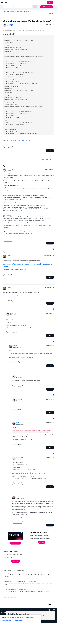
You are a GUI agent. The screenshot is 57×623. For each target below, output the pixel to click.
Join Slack (41, 542)
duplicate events (11, 231)
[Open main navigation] (55, 2)
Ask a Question (46, 6)
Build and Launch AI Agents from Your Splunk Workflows (20, 581)
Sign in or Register (41, 616)
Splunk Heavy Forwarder (35, 231)
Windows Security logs (25, 233)
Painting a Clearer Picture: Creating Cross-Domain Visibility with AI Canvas (25, 573)
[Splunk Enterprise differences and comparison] (51, 159)
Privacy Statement (6, 620)
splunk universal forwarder (10, 233)
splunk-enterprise (12, 140)
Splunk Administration (16, 11)
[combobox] (20, 6)
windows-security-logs (24, 140)
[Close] (39, 616)
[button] (53, 18)
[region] (20, 619)
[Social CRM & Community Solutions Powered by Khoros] (50, 604)
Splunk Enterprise (22, 231)
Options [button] (50, 13)
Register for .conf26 (15, 543)
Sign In (50, 2)
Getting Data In (27, 11)
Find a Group (15, 561)
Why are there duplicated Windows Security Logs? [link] (16, 13)
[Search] (35, 6)
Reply (50, 150)
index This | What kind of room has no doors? (16, 589)
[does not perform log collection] (53, 159)
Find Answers (6, 11)
